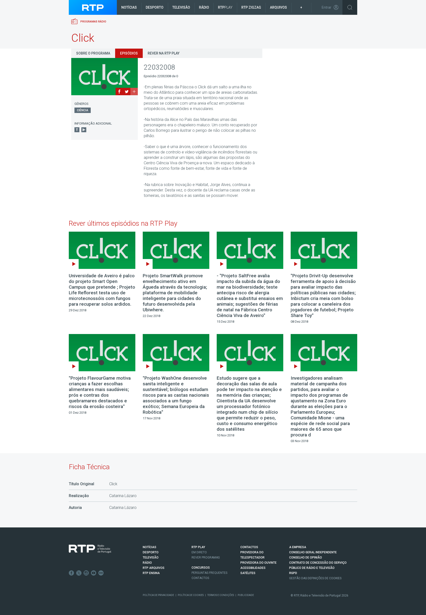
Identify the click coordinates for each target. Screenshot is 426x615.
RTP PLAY (198, 547)
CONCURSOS (201, 567)
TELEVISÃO (151, 557)
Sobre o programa (93, 53)
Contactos (200, 578)
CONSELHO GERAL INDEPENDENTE (313, 552)
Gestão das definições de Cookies (315, 578)
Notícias (129, 7)
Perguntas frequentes (209, 573)
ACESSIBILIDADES (253, 568)
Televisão (181, 7)
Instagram (86, 573)
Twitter (79, 573)
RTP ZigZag (251, 7)
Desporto (154, 7)
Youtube (93, 573)
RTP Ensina (151, 573)
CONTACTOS (249, 547)
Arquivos (278, 7)
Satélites (247, 573)
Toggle (349, 7)
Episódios (129, 53)
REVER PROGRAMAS (206, 557)
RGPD (293, 573)
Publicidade (246, 595)
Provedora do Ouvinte (258, 562)
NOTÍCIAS (149, 547)
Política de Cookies (191, 595)
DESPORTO (151, 552)
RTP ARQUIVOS (153, 568)
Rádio (204, 7)
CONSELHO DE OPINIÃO (305, 557)
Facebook (71, 573)
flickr (101, 573)
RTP (225, 7)
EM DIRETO (199, 552)
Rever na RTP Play (163, 53)
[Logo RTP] (90, 549)
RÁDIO (147, 562)
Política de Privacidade (158, 595)
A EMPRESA (297, 547)
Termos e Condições (220, 595)
